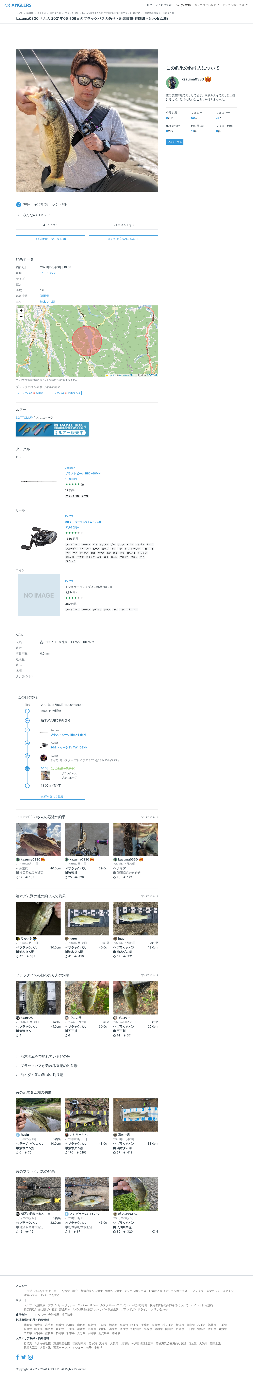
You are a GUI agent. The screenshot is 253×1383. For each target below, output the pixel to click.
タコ (93, 553)
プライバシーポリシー (62, 1305)
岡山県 (169, 1329)
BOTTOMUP (24, 417)
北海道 (28, 1324)
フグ (142, 557)
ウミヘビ (70, 561)
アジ (88, 548)
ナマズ (85, 496)
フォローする (175, 141)
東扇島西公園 (61, 1343)
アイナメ (84, 553)
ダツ (122, 553)
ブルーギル (71, 548)
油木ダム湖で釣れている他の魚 (45, 1056)
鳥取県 (148, 1329)
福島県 (92, 1324)
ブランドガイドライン (135, 1309)
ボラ (115, 553)
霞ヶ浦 (93, 1343)
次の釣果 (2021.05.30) (123, 238)
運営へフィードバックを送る (42, 1295)
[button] (21, 311)
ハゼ (145, 548)
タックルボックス (233, 5)
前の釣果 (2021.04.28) (50, 238)
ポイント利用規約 (202, 1305)
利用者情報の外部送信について (169, 1305)
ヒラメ (96, 548)
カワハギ (131, 553)
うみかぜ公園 (42, 1343)
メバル (129, 544)
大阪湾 (114, 1343)
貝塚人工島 (31, 1347)
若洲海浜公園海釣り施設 (171, 1343)
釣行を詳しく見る (52, 796)
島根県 (159, 1329)
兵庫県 (113, 1329)
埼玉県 (134, 1324)
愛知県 (60, 1329)
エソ (109, 553)
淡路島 (125, 1343)
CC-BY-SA (152, 375)
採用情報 (67, 1314)
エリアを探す (61, 1290)
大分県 (81, 1333)
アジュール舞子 (82, 1347)
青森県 (38, 1324)
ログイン (228, 1290)
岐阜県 (38, 1329)
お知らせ (40, 1314)
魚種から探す (113, 1290)
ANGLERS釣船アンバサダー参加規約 (96, 1309)
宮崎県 (92, 1333)
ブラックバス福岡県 (30, 392)
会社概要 (53, 1314)
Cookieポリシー (88, 1305)
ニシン (114, 557)
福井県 (212, 1324)
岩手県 (49, 1324)
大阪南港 (45, 1347)
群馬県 (124, 1324)
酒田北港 (215, 1343)
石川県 (201, 1324)
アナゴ (80, 557)
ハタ (68, 553)
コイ (113, 548)
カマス (101, 553)
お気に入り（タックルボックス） (169, 1290)
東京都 (156, 1324)
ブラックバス (49, 273)
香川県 (212, 1329)
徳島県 (201, 1329)
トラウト (103, 544)
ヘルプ (28, 1305)
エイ (106, 557)
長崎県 (60, 1333)
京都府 (92, 1329)
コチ (120, 548)
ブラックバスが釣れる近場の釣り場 (49, 1066)
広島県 (180, 1329)
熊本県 (70, 1333)
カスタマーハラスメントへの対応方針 (123, 1305)
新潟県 (180, 1324)
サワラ (120, 544)
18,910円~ (72, 479)
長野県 (28, 1329)
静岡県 (49, 1329)
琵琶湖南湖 (79, 1343)
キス (127, 548)
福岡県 (44, 296)
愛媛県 (223, 1329)
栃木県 (113, 1324)
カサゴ (105, 548)
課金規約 (64, 1309)
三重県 (70, 1329)
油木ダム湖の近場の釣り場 (42, 1075)
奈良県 (124, 1329)
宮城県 (60, 1324)
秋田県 (70, 1324)
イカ (95, 544)
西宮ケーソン (61, 1347)
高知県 (28, 1333)
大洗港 (203, 1343)
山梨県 (223, 1324)
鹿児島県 (104, 1333)
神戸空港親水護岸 (142, 1343)
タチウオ (135, 548)
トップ (28, 1290)
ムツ (99, 557)
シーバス (86, 544)
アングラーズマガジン (206, 1290)
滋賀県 (81, 1329)
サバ (75, 553)
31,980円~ (72, 527)
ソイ (151, 548)
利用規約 (39, 1305)
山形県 (81, 1324)
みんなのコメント (37, 215)
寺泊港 (193, 1343)
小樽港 (98, 1347)
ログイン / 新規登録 (159, 5)
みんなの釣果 (183, 5)
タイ (81, 548)
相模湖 (28, 1343)
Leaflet (111, 375)
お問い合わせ (159, 1309)
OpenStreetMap (126, 375)
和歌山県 (136, 1329)
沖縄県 (116, 1333)
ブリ (113, 544)
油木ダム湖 (47, 302)
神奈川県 (168, 1324)
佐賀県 (49, 1333)
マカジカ (124, 557)
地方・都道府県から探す (87, 1290)
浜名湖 (103, 1343)
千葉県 (145, 1324)
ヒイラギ (90, 557)
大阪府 (102, 1329)
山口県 (191, 1329)
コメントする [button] (126, 225)
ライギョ (139, 544)
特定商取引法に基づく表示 (40, 1309)
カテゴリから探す (205, 5)
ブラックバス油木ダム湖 (64, 392)
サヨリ (134, 557)
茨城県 (102, 1324)
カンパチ (70, 557)
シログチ (142, 553)
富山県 (191, 1324)
